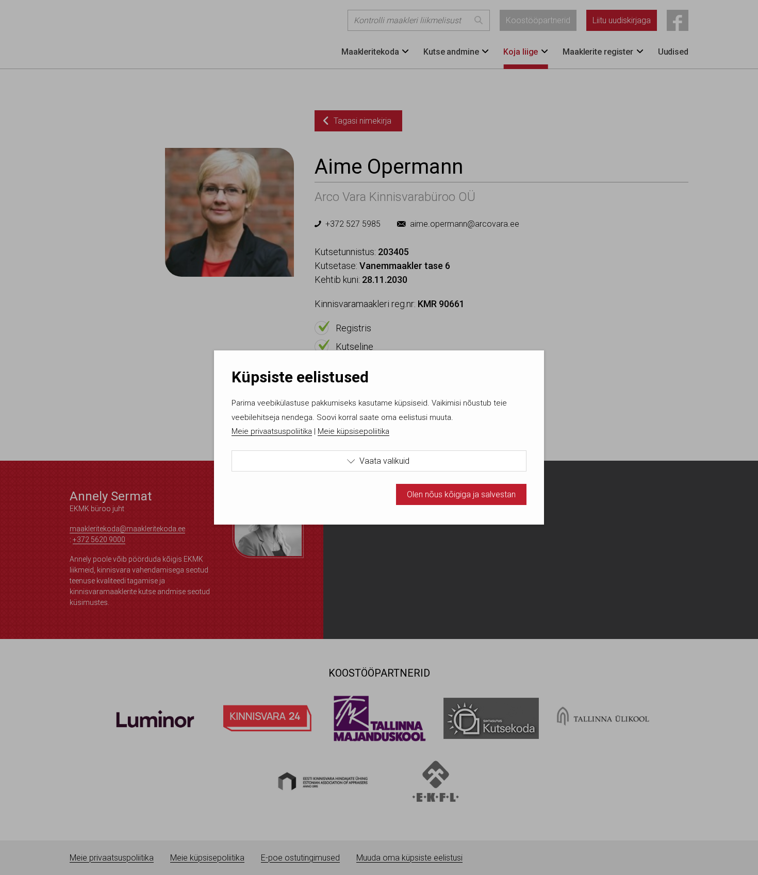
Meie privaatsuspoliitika (272, 431)
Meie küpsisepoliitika (353, 431)
